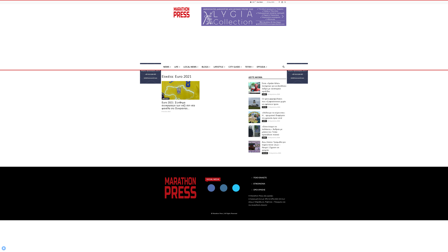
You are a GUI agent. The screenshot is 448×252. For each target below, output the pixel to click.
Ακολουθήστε (224, 185)
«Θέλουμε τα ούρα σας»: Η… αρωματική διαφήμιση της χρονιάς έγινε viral (273, 115)
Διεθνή (264, 94)
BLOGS (205, 67)
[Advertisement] (224, 46)
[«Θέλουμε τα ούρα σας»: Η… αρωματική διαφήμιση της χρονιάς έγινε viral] (254, 117)
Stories (264, 107)
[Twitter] (285, 2)
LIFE (176, 67)
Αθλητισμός (165, 98)
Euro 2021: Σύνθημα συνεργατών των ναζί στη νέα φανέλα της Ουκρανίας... (178, 105)
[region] (243, 16)
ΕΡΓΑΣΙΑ (261, 67)
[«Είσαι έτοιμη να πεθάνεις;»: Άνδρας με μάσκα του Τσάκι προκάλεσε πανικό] (254, 131)
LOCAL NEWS (190, 67)
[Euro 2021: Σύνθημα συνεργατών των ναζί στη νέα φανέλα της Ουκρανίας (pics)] (181, 90)
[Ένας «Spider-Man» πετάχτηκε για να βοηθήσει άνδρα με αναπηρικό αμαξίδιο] (254, 88)
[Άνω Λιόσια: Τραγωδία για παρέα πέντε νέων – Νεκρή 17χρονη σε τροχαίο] (254, 146)
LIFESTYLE (218, 67)
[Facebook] (279, 2)
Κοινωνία (265, 153)
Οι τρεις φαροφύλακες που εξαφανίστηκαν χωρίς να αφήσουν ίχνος (274, 101)
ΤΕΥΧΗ (248, 67)
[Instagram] (282, 2)
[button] (243, 16)
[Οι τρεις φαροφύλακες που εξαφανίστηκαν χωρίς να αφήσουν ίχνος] (254, 103)
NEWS (166, 67)
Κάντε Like (211, 185)
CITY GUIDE (234, 67)
